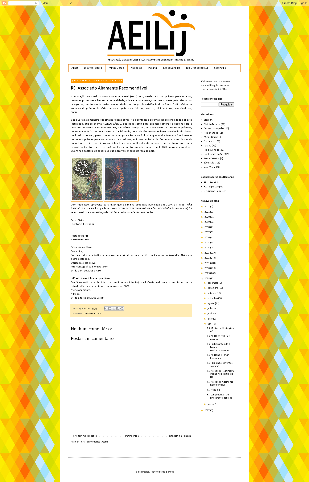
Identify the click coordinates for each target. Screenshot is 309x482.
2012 (207, 258)
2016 (207, 237)
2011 (207, 263)
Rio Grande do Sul (197, 68)
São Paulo (220, 68)
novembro (213, 288)
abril (210, 324)
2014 (207, 247)
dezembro (213, 283)
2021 (207, 212)
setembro (212, 298)
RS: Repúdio (213, 390)
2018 (207, 227)
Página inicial (132, 436)
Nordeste (136, 68)
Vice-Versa (209, 167)
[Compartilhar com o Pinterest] (122, 308)
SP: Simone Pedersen (215, 191)
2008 (207, 278)
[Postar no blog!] (110, 308)
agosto (211, 303)
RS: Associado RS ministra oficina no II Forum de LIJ (220, 374)
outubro (212, 293)
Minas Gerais (116, 68)
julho (210, 308)
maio (210, 319)
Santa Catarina (211, 158)
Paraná (152, 68)
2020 (207, 217)
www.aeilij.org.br (209, 85)
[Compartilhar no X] (114, 308)
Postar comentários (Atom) (94, 442)
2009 (207, 273)
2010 (207, 268)
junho (210, 313)
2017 (207, 232)
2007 (207, 410)
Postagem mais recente (84, 436)
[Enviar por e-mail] (106, 308)
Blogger (169, 472)
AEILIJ (74, 68)
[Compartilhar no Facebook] (118, 308)
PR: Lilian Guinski (213, 182)
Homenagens (211, 133)
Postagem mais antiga (179, 436)
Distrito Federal (93, 68)
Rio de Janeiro (171, 68)
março (210, 404)
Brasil (207, 120)
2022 (207, 206)
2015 (207, 242)
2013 (207, 253)
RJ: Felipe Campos (213, 187)
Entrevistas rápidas (214, 128)
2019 (207, 222)
